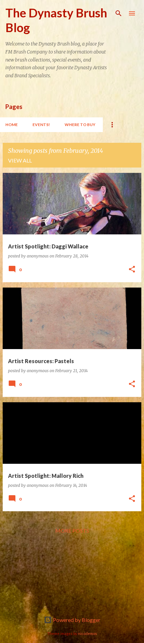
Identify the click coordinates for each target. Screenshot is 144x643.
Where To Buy (80, 124)
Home (11, 124)
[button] (132, 269)
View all (20, 160)
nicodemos (87, 633)
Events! (41, 124)
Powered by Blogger (76, 620)
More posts (72, 530)
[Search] (119, 13)
